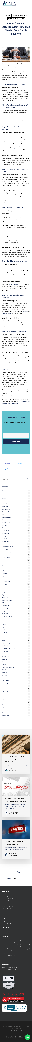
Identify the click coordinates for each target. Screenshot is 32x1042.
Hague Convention (6, 595)
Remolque (4, 675)
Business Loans (6, 522)
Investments (5, 624)
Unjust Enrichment (6, 704)
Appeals (4, 498)
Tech (3, 686)
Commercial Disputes (20, 15)
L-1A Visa (4, 629)
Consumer (4, 554)
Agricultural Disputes (7, 493)
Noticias (4, 662)
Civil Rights (4, 536)
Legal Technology (6, 643)
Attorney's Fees (6, 509)
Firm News (4, 584)
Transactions (5, 696)
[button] (29, 4)
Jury (3, 627)
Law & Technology (6, 635)
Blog (3, 514)
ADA (3, 490)
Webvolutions (19, 1030)
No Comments (16, 40)
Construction (5, 549)
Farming (4, 579)
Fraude (3, 592)
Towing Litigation (6, 691)
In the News (5, 613)
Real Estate (4, 672)
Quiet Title (4, 670)
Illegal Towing (5, 605)
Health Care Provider (7, 600)
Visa (3, 710)
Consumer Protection (7, 557)
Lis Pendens (5, 651)
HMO (3, 603)
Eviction (4, 576)
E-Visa (3, 571)
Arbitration (4, 501)
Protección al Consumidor (8, 667)
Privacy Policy (17, 1028)
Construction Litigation (7, 552)
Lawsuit (4, 637)
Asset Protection (6, 506)
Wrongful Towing (6, 715)
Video (3, 707)
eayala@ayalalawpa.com (8, 922)
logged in (10, 878)
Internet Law (5, 621)
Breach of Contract (6, 517)
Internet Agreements (7, 619)
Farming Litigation (6, 581)
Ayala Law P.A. (11, 38)
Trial (3, 699)
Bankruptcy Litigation (7, 512)
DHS (3, 565)
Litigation (4, 654)
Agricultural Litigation (7, 495)
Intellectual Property (7, 616)
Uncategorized (5, 702)
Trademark (4, 694)
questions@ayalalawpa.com (9, 924)
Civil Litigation (5, 530)
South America (5, 683)
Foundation (4, 587)
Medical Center (6, 656)
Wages (3, 713)
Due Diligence (5, 568)
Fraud (3, 589)
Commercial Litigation (16, 18)
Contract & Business (7, 560)
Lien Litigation (5, 646)
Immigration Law (6, 611)
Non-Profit (4, 659)
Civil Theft (4, 538)
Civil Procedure (5, 533)
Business (8, 15)
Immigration (5, 608)
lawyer (3, 640)
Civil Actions (5, 528)
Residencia (4, 678)
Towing (4, 688)
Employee (4, 573)
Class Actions (5, 541)
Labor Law (4, 632)
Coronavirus (5, 562)
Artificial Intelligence (7, 504)
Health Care (5, 597)
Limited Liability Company (8, 648)
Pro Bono (4, 664)
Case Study (4, 525)
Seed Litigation (5, 680)
